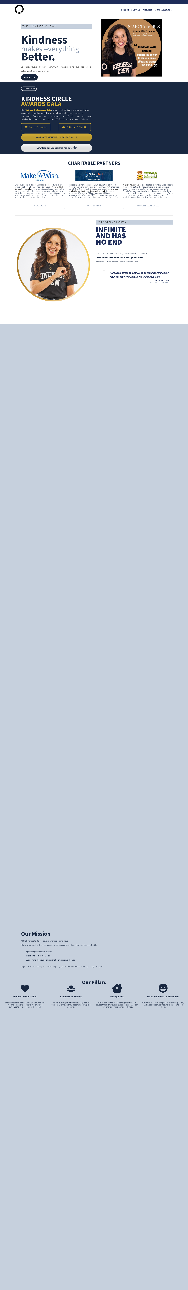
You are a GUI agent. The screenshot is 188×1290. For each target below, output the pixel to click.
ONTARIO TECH (94, 206)
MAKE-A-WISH (40, 206)
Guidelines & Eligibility (77, 127)
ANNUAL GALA (30, 89)
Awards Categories (38, 127)
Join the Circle (29, 77)
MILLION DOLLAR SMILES (148, 206)
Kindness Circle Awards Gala (38, 110)
